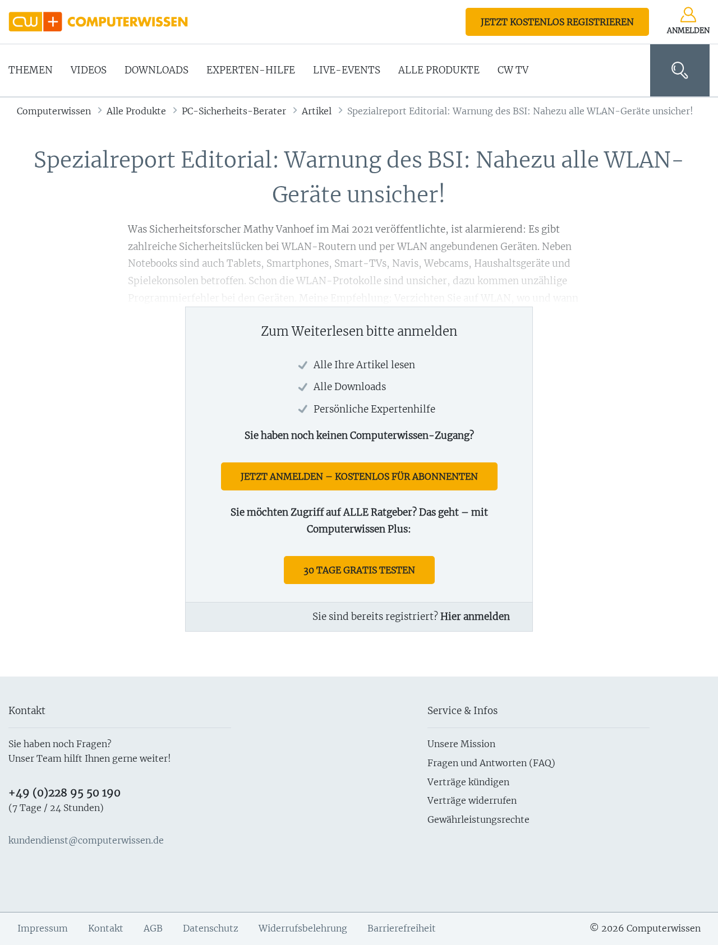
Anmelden (688, 30)
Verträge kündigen (468, 782)
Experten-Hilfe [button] (250, 70)
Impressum (42, 928)
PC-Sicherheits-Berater (234, 111)
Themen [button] (30, 70)
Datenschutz (210, 928)
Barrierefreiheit (401, 928)
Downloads (156, 70)
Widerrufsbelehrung (303, 928)
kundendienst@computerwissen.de (86, 840)
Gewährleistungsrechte (478, 819)
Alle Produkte (136, 111)
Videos (89, 70)
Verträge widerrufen (472, 800)
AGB (153, 928)
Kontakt (105, 928)
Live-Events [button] (346, 70)
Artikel (317, 111)
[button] (680, 70)
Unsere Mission (461, 743)
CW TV (513, 70)
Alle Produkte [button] (439, 70)
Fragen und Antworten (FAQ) (491, 762)
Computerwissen (54, 111)
